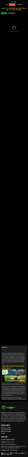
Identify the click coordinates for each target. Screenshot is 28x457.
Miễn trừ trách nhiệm (6, 431)
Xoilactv (3, 412)
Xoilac (3, 353)
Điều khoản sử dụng (5, 427)
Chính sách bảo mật (6, 429)
